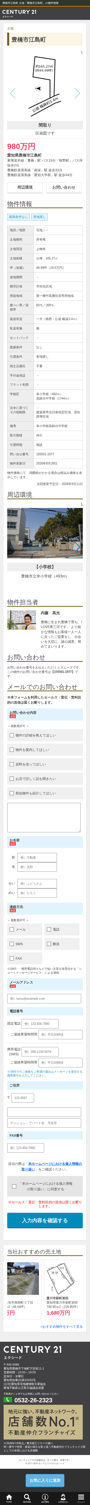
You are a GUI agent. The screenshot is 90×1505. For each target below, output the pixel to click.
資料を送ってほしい (31, 764)
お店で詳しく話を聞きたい (36, 779)
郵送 (56, 944)
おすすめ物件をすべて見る (62, 1326)
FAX (19, 958)
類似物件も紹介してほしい (36, 793)
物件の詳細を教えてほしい (36, 735)
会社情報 (45, 1502)
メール (21, 929)
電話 (56, 929)
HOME (9, 1502)
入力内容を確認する (45, 1220)
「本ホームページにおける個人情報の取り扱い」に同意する (45, 1186)
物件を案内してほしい (32, 750)
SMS (19, 944)
